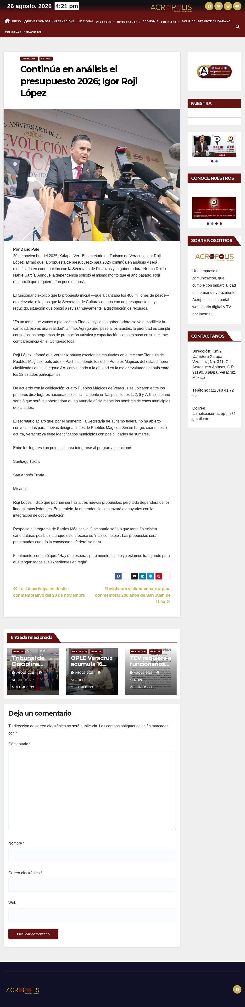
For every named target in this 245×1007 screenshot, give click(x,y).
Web (12, 903)
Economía (150, 21)
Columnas (13, 32)
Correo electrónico (25, 873)
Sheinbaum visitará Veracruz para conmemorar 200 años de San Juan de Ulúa (133, 595)
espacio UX (32, 32)
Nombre (16, 843)
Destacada (29, 58)
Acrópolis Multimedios (23, 683)
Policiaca (169, 21)
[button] (237, 27)
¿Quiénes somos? (36, 21)
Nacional (86, 21)
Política (188, 21)
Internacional (64, 21)
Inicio (16, 21)
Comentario (19, 744)
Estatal (46, 58)
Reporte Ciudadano (214, 21)
